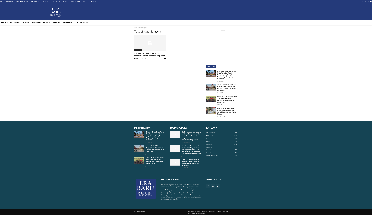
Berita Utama (138, 50)
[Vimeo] (368, 1)
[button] (369, 22)
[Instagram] (363, 1)
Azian (136, 58)
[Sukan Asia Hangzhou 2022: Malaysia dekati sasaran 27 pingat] (150, 43)
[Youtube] (371, 1)
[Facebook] (360, 1)
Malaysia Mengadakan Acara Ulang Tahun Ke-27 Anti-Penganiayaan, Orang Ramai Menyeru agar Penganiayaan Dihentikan (226, 74)
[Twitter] (365, 1)
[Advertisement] (222, 44)
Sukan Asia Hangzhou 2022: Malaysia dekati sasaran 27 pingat (149, 54)
